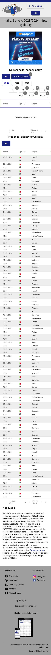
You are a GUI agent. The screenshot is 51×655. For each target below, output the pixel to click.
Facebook (41, 580)
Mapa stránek (13, 593)
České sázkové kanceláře (25, 606)
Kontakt (10, 588)
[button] (23, 131)
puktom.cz (43, 651)
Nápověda (11, 580)
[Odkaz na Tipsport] (25, 48)
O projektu (11, 576)
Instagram (41, 576)
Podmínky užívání (14, 584)
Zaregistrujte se (37, 550)
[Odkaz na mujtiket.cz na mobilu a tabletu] (23, 629)
